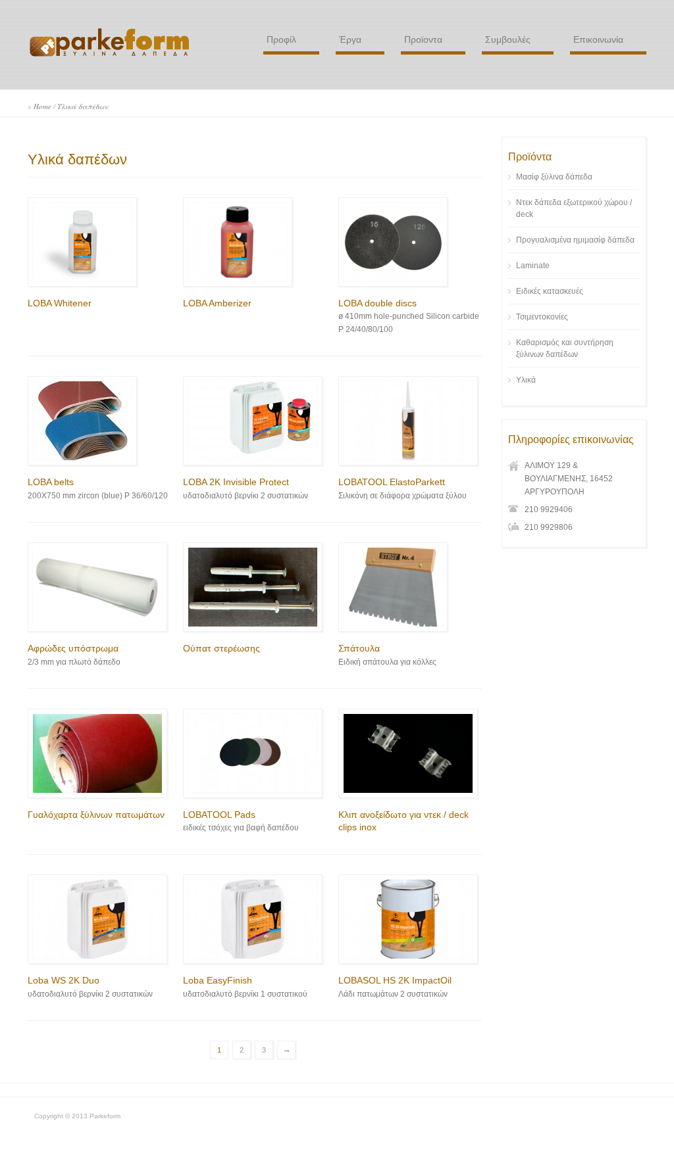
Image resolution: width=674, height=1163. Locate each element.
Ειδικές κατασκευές (549, 291)
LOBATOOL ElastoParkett (391, 482)
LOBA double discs (377, 303)
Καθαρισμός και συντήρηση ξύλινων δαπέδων (564, 348)
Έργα (350, 39)
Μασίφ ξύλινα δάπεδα (554, 176)
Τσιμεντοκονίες (542, 316)
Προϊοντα (423, 39)
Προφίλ (281, 39)
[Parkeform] (110, 56)
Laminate (533, 265)
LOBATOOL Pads (219, 814)
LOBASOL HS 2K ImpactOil (395, 980)
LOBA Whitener (59, 303)
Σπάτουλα (359, 648)
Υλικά (526, 380)
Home (42, 106)
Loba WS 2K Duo (63, 980)
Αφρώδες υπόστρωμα (73, 648)
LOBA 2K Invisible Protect (236, 482)
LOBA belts (51, 482)
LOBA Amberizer (217, 303)
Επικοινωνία (598, 39)
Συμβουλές (508, 39)
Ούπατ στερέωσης (221, 648)
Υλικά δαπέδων (82, 106)
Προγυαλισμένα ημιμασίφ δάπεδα (575, 240)
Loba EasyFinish (217, 980)
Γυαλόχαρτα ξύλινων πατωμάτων (96, 814)
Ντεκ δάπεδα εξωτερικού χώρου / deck (574, 208)
